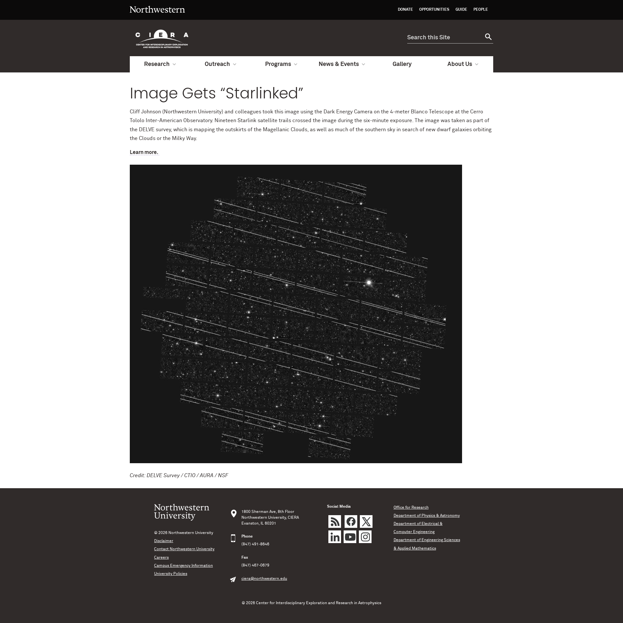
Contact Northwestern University (184, 549)
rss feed (334, 521)
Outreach (217, 64)
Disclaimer (163, 541)
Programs (278, 64)
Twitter (366, 521)
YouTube (350, 536)
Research (157, 64)
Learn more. (144, 152)
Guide (461, 10)
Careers (161, 558)
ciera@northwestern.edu (264, 579)
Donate (405, 10)
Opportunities (434, 10)
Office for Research (411, 508)
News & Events (339, 64)
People (480, 10)
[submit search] (487, 38)
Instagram (365, 536)
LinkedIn (334, 536)
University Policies (170, 574)
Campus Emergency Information (183, 566)
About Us (459, 64)
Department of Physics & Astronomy (427, 516)
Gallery (402, 64)
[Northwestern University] (157, 17)
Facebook (351, 521)
